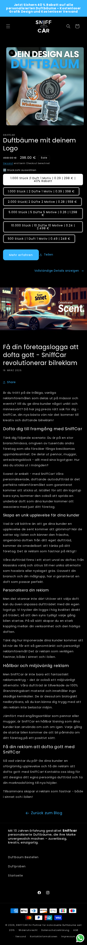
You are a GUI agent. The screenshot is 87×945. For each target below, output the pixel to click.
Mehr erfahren (21, 255)
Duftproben (17, 866)
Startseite (15, 875)
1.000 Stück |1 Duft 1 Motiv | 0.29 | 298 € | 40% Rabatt (43, 179)
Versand (8, 163)
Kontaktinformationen (43, 936)
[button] (8, 26)
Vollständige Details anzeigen (56, 271)
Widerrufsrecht (28, 930)
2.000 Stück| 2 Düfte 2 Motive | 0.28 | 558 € (42, 202)
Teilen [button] (48, 255)
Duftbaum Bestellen (23, 857)
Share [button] (11, 382)
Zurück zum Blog (46, 812)
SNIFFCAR (22, 925)
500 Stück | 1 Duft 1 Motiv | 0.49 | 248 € (39, 239)
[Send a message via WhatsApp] (80, 938)
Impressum (68, 936)
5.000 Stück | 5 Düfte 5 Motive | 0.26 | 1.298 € (43, 213)
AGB (75, 930)
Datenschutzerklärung (55, 930)
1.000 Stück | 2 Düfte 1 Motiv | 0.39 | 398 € (41, 191)
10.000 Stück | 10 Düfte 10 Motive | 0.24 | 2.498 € (43, 226)
